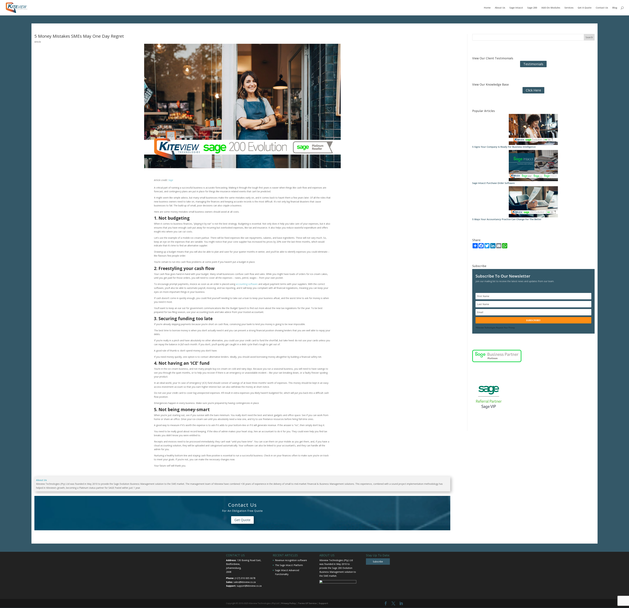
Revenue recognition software (291, 560)
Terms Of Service (307, 603)
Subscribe (378, 561)
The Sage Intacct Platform (289, 565)
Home (487, 8)
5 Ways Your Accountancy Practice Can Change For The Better (506, 219)
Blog (614, 8)
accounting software (247, 284)
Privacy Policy (288, 603)
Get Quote (242, 520)
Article (37, 41)
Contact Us (602, 8)
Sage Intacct (516, 8)
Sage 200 (532, 8)
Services (568, 8)
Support (323, 603)
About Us (500, 8)
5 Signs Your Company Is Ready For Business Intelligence (504, 146)
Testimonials (533, 64)
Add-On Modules (550, 8)
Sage (170, 180)
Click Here (533, 90)
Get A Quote (584, 8)
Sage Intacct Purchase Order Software (493, 183)
